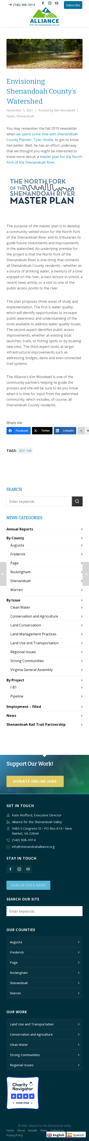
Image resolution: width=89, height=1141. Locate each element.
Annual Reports (19, 529)
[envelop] (57, 3)
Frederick (17, 554)
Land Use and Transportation (34, 643)
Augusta (17, 545)
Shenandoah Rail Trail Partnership (36, 724)
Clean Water (20, 607)
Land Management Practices (33, 634)
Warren (16, 589)
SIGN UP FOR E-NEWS (28, 885)
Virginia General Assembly (31, 669)
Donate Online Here (35, 781)
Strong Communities (27, 660)
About (21, 1130)
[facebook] (43, 3)
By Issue (13, 600)
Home (10, 1130)
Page (14, 563)
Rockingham (20, 572)
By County (15, 538)
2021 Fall (25, 450)
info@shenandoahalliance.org (33, 846)
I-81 (13, 687)
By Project (15, 680)
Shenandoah (25, 116)
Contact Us (57, 1130)
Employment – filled (23, 706)
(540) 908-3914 (24, 4)
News (10, 116)
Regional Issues (23, 651)
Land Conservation (25, 625)
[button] (77, 501)
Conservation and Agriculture (34, 616)
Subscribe (73, 5)
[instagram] (50, 3)
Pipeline (16, 696)
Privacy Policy (14, 1135)
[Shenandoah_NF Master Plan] (44, 193)
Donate (32, 1130)
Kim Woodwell (64, 110)
